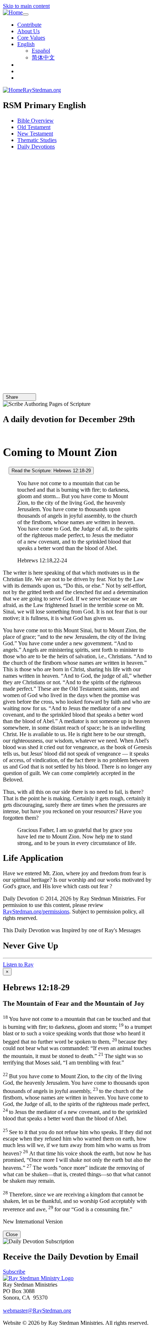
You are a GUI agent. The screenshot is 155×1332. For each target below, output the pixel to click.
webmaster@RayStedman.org (37, 1310)
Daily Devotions (36, 146)
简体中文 (43, 57)
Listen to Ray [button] (18, 964)
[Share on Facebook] (31, 397)
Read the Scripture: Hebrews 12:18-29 (51, 470)
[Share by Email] (21, 397)
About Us (28, 31)
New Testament (35, 133)
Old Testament (33, 127)
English (26, 44)
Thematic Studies (37, 140)
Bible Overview (35, 121)
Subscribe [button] (14, 1272)
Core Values (31, 38)
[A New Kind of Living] (5, 435)
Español (41, 51)
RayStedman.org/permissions (36, 911)
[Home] (13, 12)
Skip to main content (26, 6)
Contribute (29, 25)
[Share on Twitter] (26, 397)
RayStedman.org (42, 90)
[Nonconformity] (5, 470)
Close (12, 1234)
